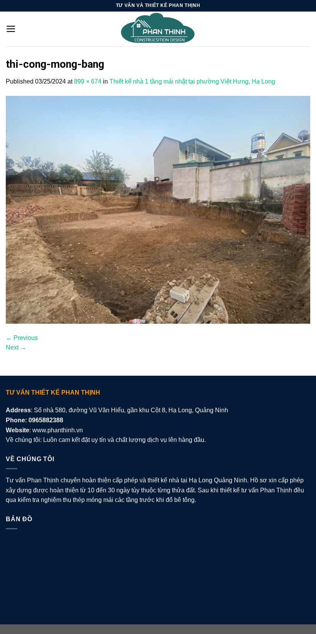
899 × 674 (87, 81)
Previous (22, 338)
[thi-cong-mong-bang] (158, 209)
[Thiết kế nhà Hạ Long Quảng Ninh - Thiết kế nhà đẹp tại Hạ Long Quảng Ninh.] (158, 28)
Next (16, 347)
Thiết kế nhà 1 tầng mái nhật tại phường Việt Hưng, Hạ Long (192, 81)
